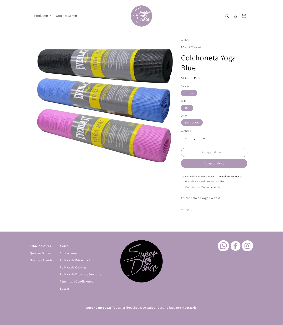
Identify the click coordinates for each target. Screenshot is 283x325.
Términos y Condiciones (76, 281)
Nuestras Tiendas (42, 260)
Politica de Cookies (73, 267)
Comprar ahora (214, 163)
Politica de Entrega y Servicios (80, 274)
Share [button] (188, 210)
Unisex (189, 93)
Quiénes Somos (41, 253)
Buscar (64, 289)
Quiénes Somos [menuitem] (67, 16)
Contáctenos (69, 253)
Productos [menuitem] (41, 16)
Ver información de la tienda (203, 187)
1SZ (187, 108)
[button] (227, 16)
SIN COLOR (192, 122)
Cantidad (186, 130)
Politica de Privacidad (75, 260)
